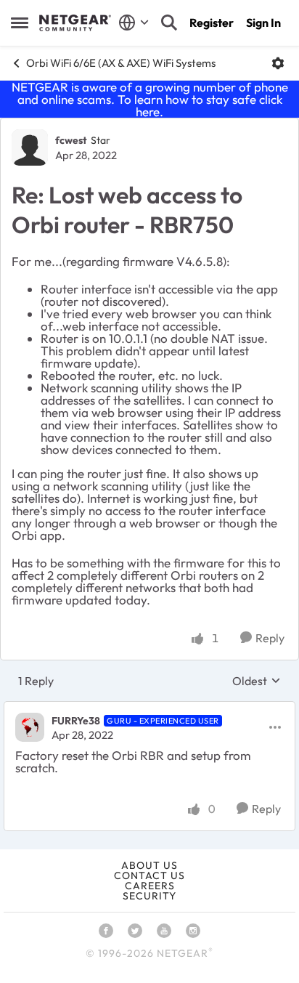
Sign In (263, 22)
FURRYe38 (76, 721)
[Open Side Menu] (20, 22)
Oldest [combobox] (256, 681)
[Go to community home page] (75, 23)
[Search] (169, 22)
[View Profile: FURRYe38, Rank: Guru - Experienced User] (29, 727)
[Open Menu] (278, 63)
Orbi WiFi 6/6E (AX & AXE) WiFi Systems (121, 63)
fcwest (71, 140)
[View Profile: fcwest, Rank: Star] (30, 147)
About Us (149, 865)
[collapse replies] (149, 708)
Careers (150, 885)
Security (149, 895)
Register (211, 22)
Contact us (149, 875)
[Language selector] (133, 22)
